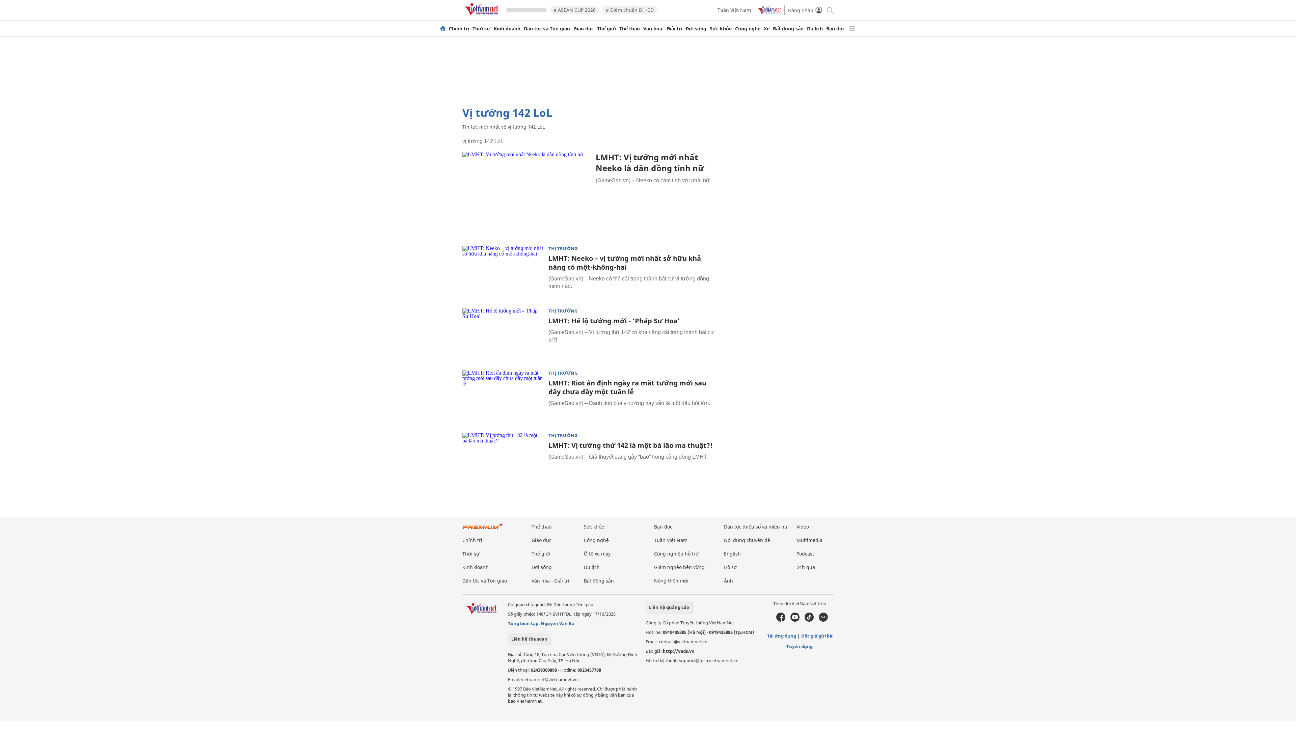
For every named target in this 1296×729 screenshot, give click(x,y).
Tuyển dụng (799, 646)
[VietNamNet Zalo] (823, 620)
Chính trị (459, 28)
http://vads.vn (679, 651)
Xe (767, 28)
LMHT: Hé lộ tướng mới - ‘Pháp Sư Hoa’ (614, 320)
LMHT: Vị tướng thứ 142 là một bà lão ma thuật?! (630, 445)
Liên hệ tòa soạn (529, 639)
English (732, 553)
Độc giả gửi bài (817, 636)
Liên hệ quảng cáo (669, 607)
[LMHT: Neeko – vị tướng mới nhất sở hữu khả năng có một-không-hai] (502, 273)
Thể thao (629, 28)
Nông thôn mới (671, 580)
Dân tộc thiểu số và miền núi (756, 526)
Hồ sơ (730, 567)
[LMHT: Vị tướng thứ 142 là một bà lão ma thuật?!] (502, 460)
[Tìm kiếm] (830, 10)
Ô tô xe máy (597, 553)
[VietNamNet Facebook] (780, 620)
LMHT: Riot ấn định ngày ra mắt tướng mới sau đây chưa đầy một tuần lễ (627, 387)
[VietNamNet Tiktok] (809, 620)
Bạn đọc (835, 28)
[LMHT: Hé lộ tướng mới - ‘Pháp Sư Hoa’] (502, 335)
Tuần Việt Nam (734, 10)
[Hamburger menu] (852, 29)
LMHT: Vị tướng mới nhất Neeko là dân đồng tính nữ (650, 162)
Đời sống (695, 28)
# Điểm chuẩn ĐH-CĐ (630, 10)
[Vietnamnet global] (769, 12)
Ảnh (728, 580)
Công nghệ (747, 28)
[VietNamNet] (443, 29)
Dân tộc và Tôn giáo (547, 28)
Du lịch (815, 28)
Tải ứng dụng (781, 636)
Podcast (805, 553)
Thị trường (562, 248)
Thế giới (606, 28)
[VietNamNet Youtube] (795, 620)
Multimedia (809, 540)
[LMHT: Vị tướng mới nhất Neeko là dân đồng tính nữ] (526, 194)
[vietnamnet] (482, 16)
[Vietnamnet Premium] (482, 529)
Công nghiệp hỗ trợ (676, 553)
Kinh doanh (507, 28)
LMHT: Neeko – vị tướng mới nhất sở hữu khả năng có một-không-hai (624, 263)
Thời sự (481, 28)
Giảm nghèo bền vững (679, 567)
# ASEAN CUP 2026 (575, 10)
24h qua (805, 567)
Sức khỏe (721, 28)
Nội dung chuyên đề (747, 540)
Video (802, 526)
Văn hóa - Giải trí (662, 28)
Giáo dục (583, 28)
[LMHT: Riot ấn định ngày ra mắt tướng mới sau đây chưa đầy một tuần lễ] (502, 397)
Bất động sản (788, 28)
